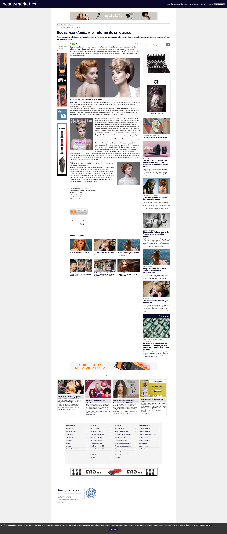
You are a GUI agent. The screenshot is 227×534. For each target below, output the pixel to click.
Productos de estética (97, 446)
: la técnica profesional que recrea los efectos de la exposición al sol (156, 270)
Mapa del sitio (71, 431)
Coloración (147, 266)
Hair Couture (74, 102)
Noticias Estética (96, 443)
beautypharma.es (144, 440)
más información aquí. (204, 525)
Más (211, 4)
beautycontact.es (144, 446)
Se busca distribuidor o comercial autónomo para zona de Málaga (69, 397)
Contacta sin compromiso (66, 409)
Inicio (168, 4)
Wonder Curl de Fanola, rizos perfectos (95, 401)
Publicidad (69, 434)
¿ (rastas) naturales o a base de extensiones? (155, 199)
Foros (186, 4)
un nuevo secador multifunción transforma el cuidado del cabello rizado (155, 163)
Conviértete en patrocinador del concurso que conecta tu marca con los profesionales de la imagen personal (156, 346)
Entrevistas (94, 452)
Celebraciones (148, 230)
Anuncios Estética (96, 431)
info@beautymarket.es (64, 496)
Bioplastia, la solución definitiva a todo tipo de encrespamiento (124, 401)
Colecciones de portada (70, 28)
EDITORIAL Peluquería (151, 135)
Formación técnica (96, 440)
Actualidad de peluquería (123, 443)
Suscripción (70, 428)
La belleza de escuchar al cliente (155, 137)
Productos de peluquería (123, 446)
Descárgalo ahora (146, 414)
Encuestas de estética (97, 449)
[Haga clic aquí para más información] (79, 215)
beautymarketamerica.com (148, 434)
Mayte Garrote (82, 49)
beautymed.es (144, 437)
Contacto (69, 452)
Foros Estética (95, 428)
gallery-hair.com (144, 449)
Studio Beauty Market (73, 449)
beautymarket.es (19, 4)
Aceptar (113, 529)
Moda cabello (148, 298)
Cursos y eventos (96, 437)
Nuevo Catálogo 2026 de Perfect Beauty (152, 400)
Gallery (204, 4)
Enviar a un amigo (63, 46)
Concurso (164, 316)
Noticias (71, 25)
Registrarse (220, 4)
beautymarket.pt (144, 431)
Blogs (68, 443)
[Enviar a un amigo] (75, 224)
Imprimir (61, 48)
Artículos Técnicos (150, 195)
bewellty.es (143, 443)
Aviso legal (61, 502)
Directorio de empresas (98, 434)
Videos (68, 446)
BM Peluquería (62, 25)
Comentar (61, 50)
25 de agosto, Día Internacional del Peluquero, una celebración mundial (156, 234)
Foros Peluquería (120, 428)
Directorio (195, 4)
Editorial (93, 457)
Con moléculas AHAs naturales (122, 413)
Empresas (69, 437)
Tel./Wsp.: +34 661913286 (65, 498)
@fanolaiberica (90, 414)
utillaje (146, 158)
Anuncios (177, 4)
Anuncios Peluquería (121, 431)
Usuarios (69, 440)
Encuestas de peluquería (123, 449)
